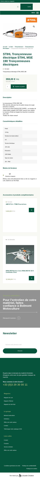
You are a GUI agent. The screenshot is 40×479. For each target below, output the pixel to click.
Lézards (28, 475)
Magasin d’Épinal (8, 401)
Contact (6, 425)
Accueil (5, 46)
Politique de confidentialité (29, 465)
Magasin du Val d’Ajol (9, 404)
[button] (34, 26)
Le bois (11, 46)
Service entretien (8, 447)
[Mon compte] (17, 6)
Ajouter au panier (20, 86)
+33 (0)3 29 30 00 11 (15, 384)
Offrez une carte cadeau (10, 422)
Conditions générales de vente (12, 465)
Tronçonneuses (19, 46)
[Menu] (37, 12)
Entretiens (6, 419)
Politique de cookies (31, 468)
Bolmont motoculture (9, 415)
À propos (6, 443)
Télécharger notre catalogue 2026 (13, 429)
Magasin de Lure (8, 397)
